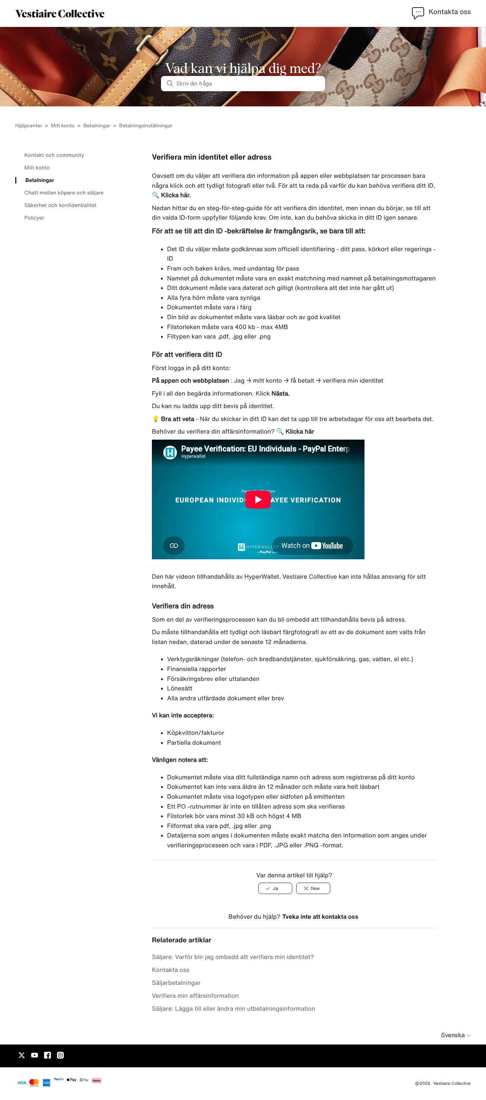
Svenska (453, 1035)
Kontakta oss (170, 970)
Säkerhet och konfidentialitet (60, 205)
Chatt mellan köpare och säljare (64, 192)
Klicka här (299, 431)
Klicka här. (175, 195)
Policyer (34, 217)
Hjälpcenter (28, 125)
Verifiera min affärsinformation (195, 995)
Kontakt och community (54, 155)
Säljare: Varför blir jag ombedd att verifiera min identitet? (233, 957)
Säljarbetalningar (176, 983)
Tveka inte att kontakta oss (320, 916)
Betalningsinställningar (145, 125)
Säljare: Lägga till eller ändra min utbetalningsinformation (233, 1008)
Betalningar (97, 125)
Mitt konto (62, 125)
